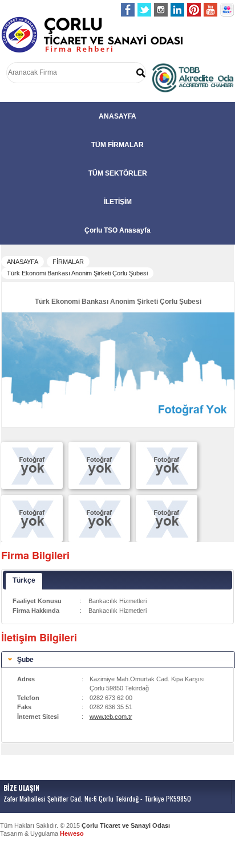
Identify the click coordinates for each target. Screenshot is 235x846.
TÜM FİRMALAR (117, 145)
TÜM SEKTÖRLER (117, 173)
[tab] (118, 659)
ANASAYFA (117, 116)
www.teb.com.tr (111, 716)
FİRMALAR (68, 261)
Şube (25, 659)
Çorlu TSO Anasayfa (117, 230)
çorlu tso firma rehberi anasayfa (92, 35)
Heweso (72, 833)
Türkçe (24, 580)
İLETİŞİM (118, 202)
